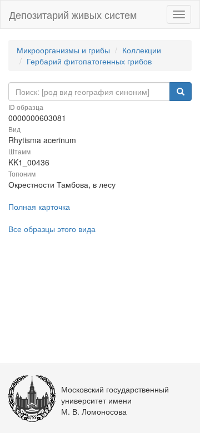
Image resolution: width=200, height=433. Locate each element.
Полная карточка (39, 206)
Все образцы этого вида (52, 228)
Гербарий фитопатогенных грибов (89, 61)
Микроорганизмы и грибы (63, 50)
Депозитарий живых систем (73, 14)
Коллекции (141, 50)
